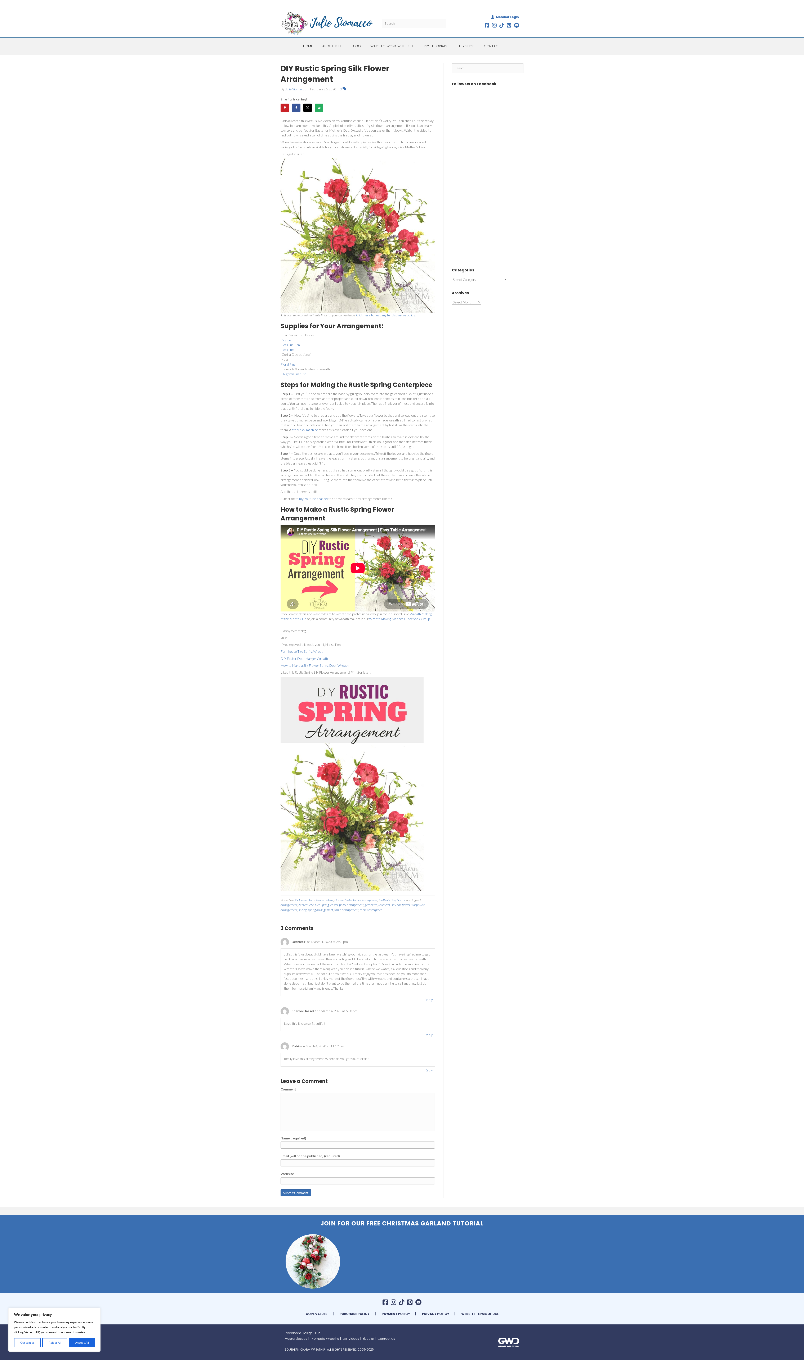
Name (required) (293, 1138)
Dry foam (287, 340)
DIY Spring (322, 905)
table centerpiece (371, 910)
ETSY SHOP (466, 46)
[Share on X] (307, 108)
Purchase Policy (355, 1314)
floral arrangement (351, 905)
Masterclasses (296, 1338)
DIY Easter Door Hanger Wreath (304, 658)
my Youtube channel (313, 499)
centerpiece (306, 905)
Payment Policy (396, 1314)
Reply (429, 1000)
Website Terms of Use (480, 1314)
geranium (371, 905)
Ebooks (368, 1338)
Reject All (55, 1342)
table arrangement (346, 910)
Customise (27, 1342)
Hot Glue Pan (290, 345)
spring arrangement (320, 910)
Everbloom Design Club (303, 1333)
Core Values (316, 1314)
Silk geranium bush (293, 374)
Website (287, 1174)
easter (334, 905)
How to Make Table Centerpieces (355, 900)
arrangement (289, 905)
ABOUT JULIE (332, 46)
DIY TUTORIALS (435, 46)
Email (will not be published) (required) (310, 1156)
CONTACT (492, 46)
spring (303, 910)
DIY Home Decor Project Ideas (313, 900)
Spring (401, 900)
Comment (288, 1089)
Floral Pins (288, 364)
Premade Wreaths (325, 1338)
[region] (54, 1330)
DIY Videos (351, 1338)
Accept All (82, 1342)
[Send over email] (319, 108)
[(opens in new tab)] (508, 1342)
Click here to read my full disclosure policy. (386, 315)
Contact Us (386, 1338)
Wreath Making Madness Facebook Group (399, 619)
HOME (308, 46)
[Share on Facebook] (296, 108)
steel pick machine (305, 430)
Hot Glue (287, 350)
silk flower (403, 905)
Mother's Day (387, 900)
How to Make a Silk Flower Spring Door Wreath (315, 665)
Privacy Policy (435, 1314)
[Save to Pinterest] (285, 108)
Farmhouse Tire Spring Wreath (302, 651)
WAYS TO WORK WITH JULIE (392, 46)
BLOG (356, 46)
